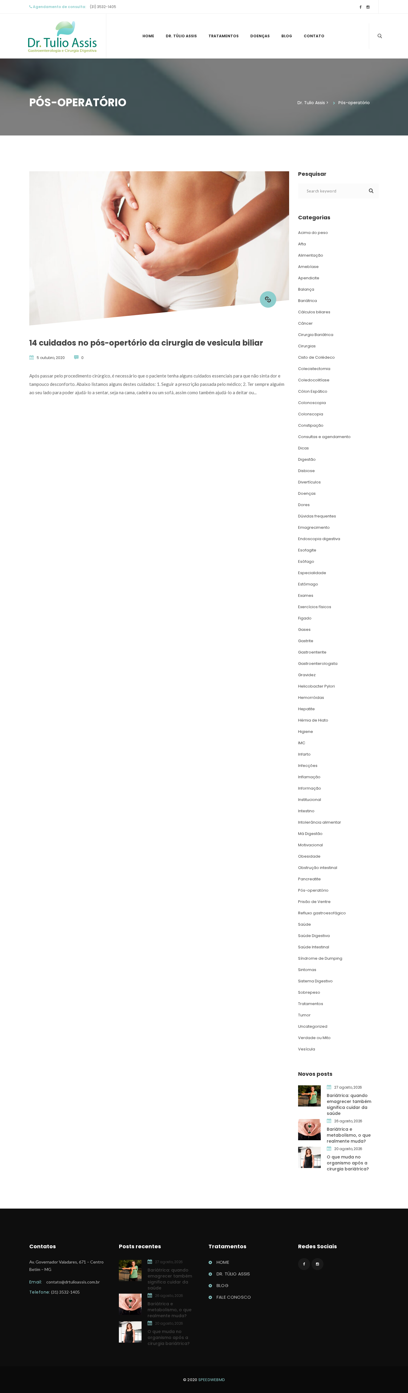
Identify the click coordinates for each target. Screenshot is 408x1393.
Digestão (307, 459)
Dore (304, 505)
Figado (305, 618)
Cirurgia (307, 346)
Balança (306, 289)
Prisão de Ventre (314, 901)
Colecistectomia (314, 369)
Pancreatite (309, 879)
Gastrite (305, 641)
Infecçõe (307, 765)
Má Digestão (310, 833)
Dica (303, 448)
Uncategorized (312, 1026)
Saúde (304, 924)
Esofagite (307, 550)
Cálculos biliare (314, 312)
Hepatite (306, 709)
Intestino (306, 811)
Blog (286, 35)
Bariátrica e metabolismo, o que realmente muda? (349, 1135)
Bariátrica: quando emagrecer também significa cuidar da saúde (349, 1104)
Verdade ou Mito (314, 1038)
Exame (305, 595)
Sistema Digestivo (315, 981)
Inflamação (309, 777)
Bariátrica (307, 300)
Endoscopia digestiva (319, 539)
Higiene (305, 731)
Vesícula (306, 1049)
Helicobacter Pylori (316, 686)
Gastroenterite (312, 652)
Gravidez (307, 675)
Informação (309, 788)
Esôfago (306, 561)
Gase (304, 629)
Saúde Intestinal (313, 947)
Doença (260, 35)
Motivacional (310, 845)
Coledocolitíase (313, 380)
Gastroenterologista (318, 663)
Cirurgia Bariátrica (315, 335)
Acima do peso (313, 232)
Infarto (304, 754)
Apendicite (308, 278)
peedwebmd (211, 1380)
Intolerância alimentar (319, 822)
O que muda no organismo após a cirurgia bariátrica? (348, 1163)
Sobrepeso (309, 992)
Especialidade (312, 573)
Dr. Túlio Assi (181, 35)
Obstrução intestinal (317, 867)
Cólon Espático (312, 391)
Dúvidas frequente (317, 516)
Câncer (305, 323)
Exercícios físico (314, 607)
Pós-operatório (313, 890)
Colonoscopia (312, 403)
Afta (302, 244)
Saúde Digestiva (314, 936)
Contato (314, 35)
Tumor (304, 1015)
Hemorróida (311, 697)
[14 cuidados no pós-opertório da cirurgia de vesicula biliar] (268, 299)
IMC (301, 743)
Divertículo (309, 482)
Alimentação (310, 255)
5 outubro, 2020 (51, 357)
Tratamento (223, 35)
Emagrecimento (314, 527)
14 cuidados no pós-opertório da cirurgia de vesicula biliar (146, 343)
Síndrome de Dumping (320, 958)
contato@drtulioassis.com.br (73, 1281)
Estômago (308, 584)
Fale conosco (234, 1297)
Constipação (310, 425)
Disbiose (306, 471)
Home (148, 35)
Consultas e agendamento (324, 437)
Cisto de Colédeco (316, 357)
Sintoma (307, 970)
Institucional (309, 799)
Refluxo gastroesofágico (322, 913)
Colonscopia (310, 414)
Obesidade (309, 856)
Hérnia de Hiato (313, 720)
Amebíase (308, 266)
